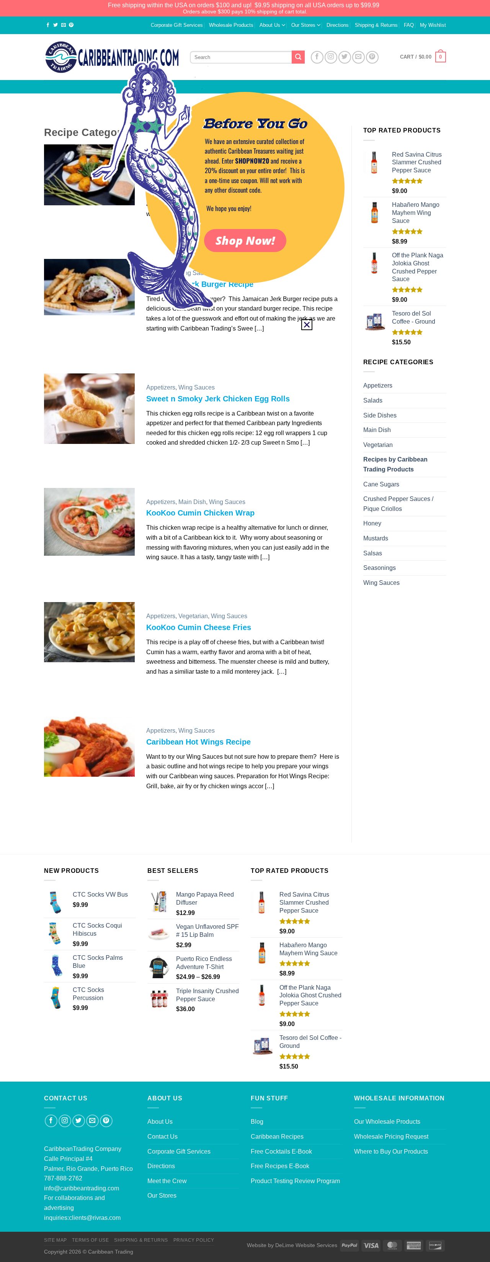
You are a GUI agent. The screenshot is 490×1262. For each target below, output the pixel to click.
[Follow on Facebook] (51, 1121)
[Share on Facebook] (47, 25)
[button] (307, 325)
